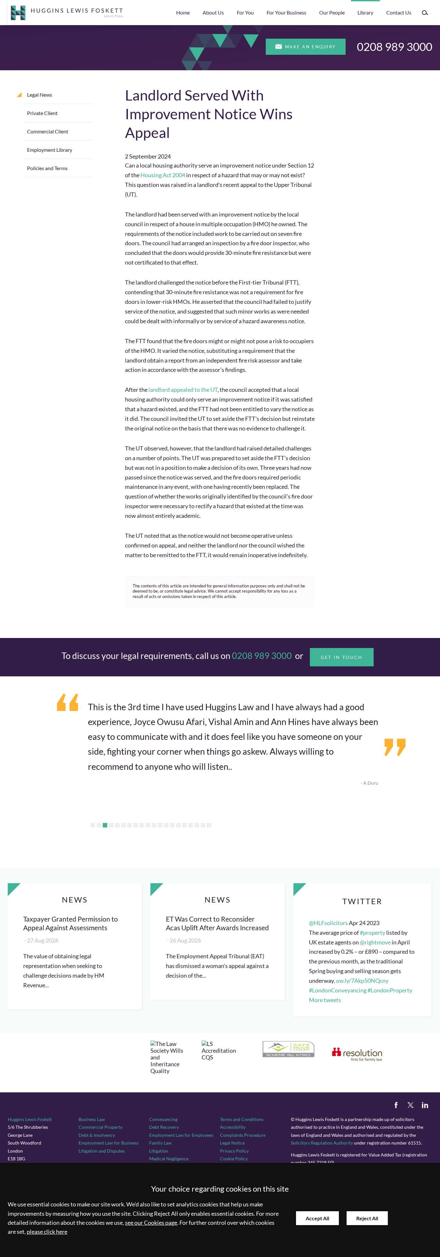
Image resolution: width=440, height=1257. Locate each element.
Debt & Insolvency (97, 1135)
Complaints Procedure (242, 1135)
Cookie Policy (234, 1158)
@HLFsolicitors (328, 923)
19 (203, 825)
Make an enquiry (310, 46)
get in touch (342, 657)
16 (184, 825)
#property (372, 932)
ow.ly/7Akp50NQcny (362, 980)
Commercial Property (100, 1127)
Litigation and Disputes (102, 1151)
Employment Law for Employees (181, 1135)
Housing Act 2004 (162, 175)
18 (197, 825)
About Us (213, 12)
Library (365, 12)
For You (245, 12)
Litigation (158, 1151)
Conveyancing (163, 1119)
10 (148, 825)
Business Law (92, 1119)
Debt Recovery (164, 1127)
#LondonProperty (390, 990)
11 (154, 825)
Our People (332, 12)
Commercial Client (47, 131)
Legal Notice (232, 1143)
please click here (47, 1231)
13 (166, 825)
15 (178, 825)
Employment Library (49, 150)
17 (190, 825)
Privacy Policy (234, 1151)
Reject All (367, 1218)
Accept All (317, 1218)
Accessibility (232, 1127)
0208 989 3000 (394, 46)
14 (172, 825)
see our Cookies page (151, 1222)
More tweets (325, 1000)
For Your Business (286, 12)
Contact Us (398, 12)
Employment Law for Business (109, 1143)
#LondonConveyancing (338, 990)
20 (209, 825)
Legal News (39, 95)
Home (183, 12)
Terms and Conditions (241, 1119)
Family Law (160, 1143)
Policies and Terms (47, 168)
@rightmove (375, 942)
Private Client (42, 113)
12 (160, 825)
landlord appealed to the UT (182, 389)
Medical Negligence (168, 1158)
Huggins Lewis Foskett (30, 1119)
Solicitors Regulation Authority (322, 1143)
